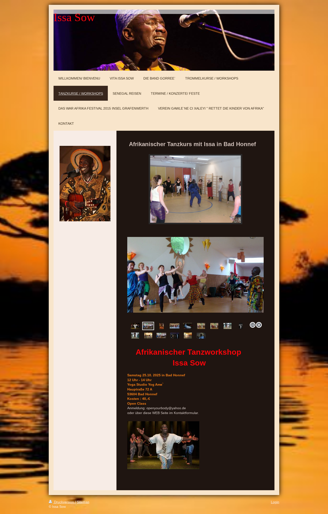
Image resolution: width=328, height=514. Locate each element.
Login (275, 502)
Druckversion (64, 502)
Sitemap (83, 502)
